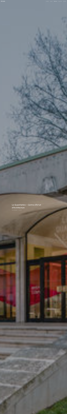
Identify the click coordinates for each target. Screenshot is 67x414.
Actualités (64, 1)
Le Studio (47, 1)
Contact (51, 1)
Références (55, 1)
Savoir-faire (60, 1)
